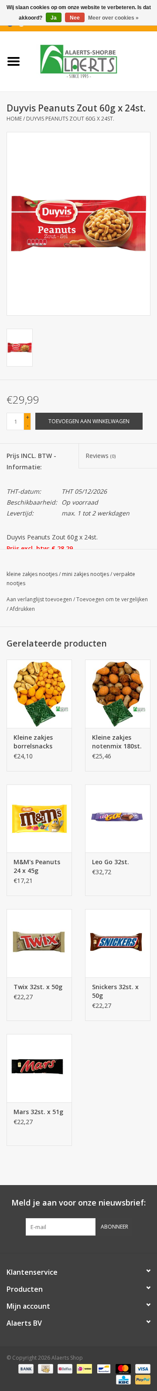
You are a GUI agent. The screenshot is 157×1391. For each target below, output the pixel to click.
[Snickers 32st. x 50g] (117, 943)
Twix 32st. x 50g (38, 987)
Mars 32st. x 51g (38, 1112)
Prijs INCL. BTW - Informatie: (31, 461)
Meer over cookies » (113, 18)
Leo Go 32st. (110, 862)
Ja (54, 18)
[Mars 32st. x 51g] (39, 1068)
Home (14, 118)
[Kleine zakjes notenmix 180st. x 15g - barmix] (117, 694)
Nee (75, 18)
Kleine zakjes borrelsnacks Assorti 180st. (34, 742)
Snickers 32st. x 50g (115, 991)
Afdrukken (22, 609)
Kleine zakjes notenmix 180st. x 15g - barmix (117, 742)
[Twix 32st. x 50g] (39, 943)
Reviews (100, 455)
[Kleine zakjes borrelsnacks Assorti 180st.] (39, 694)
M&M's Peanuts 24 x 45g (37, 866)
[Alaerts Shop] (92, 61)
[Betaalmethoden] (25, 1368)
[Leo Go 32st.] (117, 819)
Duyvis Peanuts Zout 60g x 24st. (70, 118)
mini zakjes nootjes (85, 574)
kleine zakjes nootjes (32, 574)
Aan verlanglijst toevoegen (39, 599)
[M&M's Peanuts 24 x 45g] (39, 819)
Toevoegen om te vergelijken (112, 599)
